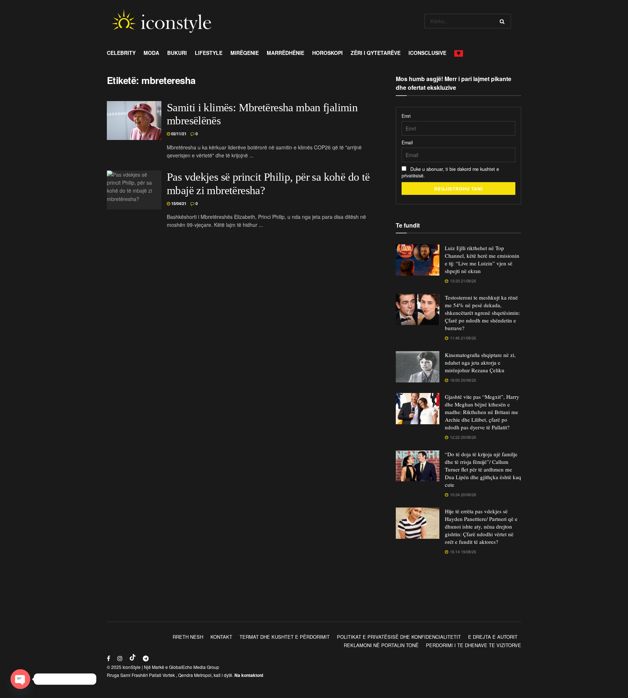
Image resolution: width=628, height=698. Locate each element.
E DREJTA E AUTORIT (493, 636)
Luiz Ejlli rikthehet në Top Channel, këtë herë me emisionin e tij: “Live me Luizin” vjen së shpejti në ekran (482, 259)
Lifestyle (208, 52)
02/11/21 (178, 133)
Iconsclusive (427, 52)
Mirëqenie (244, 52)
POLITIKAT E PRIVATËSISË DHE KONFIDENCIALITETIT (399, 636)
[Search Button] (503, 21)
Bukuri (177, 52)
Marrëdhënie (285, 52)
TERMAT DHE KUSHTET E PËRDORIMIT (284, 636)
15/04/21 (178, 203)
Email (407, 142)
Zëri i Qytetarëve (375, 52)
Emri (406, 116)
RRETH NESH (188, 636)
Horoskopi (327, 52)
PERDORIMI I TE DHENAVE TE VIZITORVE (473, 645)
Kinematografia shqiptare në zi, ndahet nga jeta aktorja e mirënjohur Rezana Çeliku (480, 362)
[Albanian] (460, 53)
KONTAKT (221, 636)
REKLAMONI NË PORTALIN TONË (381, 645)
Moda (151, 52)
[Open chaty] (20, 679)
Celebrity (121, 52)
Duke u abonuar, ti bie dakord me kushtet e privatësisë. (450, 172)
